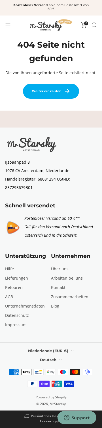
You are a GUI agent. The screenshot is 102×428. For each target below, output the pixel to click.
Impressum (16, 324)
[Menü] (8, 25)
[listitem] (51, 7)
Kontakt (58, 287)
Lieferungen (16, 278)
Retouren (14, 287)
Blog (55, 306)
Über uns (60, 268)
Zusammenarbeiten (69, 296)
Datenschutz (17, 315)
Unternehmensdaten (25, 306)
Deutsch (48, 359)
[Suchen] (94, 25)
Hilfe (9, 268)
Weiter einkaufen (46, 91)
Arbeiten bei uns (67, 278)
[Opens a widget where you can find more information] (76, 418)
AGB (9, 296)
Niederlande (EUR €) (48, 350)
